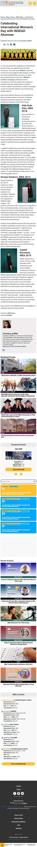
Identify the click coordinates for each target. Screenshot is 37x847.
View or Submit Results (18, 764)
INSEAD (22, 70)
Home (3, 17)
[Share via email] (14, 44)
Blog (7, 17)
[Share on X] (8, 44)
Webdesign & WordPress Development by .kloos (18, 839)
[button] (16, 474)
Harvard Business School (18, 844)
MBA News (19, 17)
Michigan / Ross (29, 844)
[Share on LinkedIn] (5, 44)
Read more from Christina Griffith (14, 346)
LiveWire (2, 845)
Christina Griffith (26, 41)
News (13, 17)
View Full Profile (18, 469)
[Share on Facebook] (11, 44)
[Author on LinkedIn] (4, 350)
